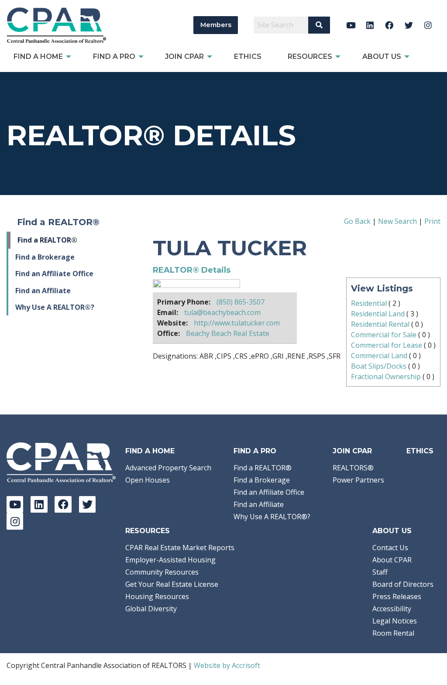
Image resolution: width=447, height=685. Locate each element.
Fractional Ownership (386, 376)
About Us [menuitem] (381, 56)
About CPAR (392, 560)
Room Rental (393, 633)
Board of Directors (402, 584)
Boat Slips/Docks (378, 366)
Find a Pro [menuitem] (114, 56)
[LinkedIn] (370, 25)
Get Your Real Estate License (171, 584)
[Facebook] (389, 25)
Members (215, 25)
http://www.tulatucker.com (237, 323)
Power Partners (358, 480)
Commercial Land (379, 355)
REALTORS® (353, 468)
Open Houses (147, 480)
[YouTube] (351, 25)
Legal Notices (394, 621)
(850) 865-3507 (241, 302)
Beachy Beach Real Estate (227, 333)
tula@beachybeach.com (222, 312)
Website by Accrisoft (227, 665)
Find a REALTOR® (47, 240)
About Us (392, 531)
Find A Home (150, 451)
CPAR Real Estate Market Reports (179, 547)
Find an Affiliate (43, 290)
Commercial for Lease (386, 345)
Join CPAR (352, 451)
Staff (380, 572)
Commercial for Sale (383, 334)
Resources (147, 531)
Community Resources (162, 572)
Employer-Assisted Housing (170, 560)
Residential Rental (380, 324)
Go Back (357, 221)
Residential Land (378, 314)
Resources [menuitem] (310, 56)
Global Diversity (151, 608)
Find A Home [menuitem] (38, 56)
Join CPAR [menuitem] (184, 56)
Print (432, 221)
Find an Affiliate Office (54, 273)
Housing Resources (157, 596)
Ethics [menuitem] (247, 56)
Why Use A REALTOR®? (54, 307)
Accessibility (391, 608)
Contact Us (390, 547)
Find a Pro (255, 451)
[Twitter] (409, 25)
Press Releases (396, 596)
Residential (369, 303)
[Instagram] (428, 25)
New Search (397, 221)
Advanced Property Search (168, 468)
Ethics (419, 451)
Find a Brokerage (45, 257)
